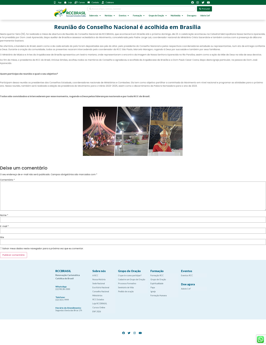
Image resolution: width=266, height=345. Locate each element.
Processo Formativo (127, 283)
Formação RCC (157, 275)
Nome (4, 215)
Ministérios (97, 295)
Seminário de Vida (126, 287)
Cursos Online (98, 307)
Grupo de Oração (156, 15)
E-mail (4, 226)
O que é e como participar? (130, 275)
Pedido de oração (126, 291)
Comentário (7, 180)
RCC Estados (98, 299)
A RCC (95, 275)
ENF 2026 (96, 311)
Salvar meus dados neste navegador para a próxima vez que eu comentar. (43, 248)
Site (2, 237)
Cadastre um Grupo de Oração (131, 279)
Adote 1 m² (205, 15)
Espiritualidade (156, 283)
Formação (137, 15)
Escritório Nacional (100, 287)
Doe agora (191, 15)
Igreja (153, 291)
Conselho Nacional (100, 291)
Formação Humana (158, 295)
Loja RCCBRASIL (99, 303)
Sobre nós (93, 15)
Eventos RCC (187, 275)
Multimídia (175, 15)
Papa (152, 287)
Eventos (122, 15)
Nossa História (98, 279)
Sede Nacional (98, 283)
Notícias (108, 15)
